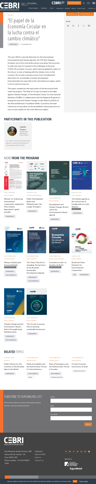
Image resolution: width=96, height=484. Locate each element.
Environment (13, 44)
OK (75, 481)
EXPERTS (73, 8)
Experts (38, 457)
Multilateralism (11, 275)
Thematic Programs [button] (33, 8)
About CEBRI (40, 454)
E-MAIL (53, 397)
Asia (74, 274)
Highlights (39, 451)
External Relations (57, 377)
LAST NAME (53, 414)
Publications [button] (44, 8)
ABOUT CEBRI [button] (81, 8)
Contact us (39, 460)
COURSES (67, 8)
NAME (52, 406)
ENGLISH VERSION (85, 14)
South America (32, 373)
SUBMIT (88, 424)
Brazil (30, 377)
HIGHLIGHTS (59, 8)
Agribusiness (10, 373)
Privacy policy (83, 481)
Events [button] (51, 8)
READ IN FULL (71, 14)
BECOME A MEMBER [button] (74, 3)
